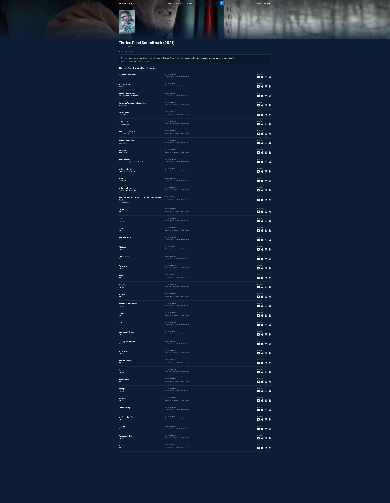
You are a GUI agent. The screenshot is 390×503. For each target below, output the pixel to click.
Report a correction (144, 61)
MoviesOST (126, 3)
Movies (259, 3)
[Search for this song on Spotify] (266, 77)
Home (121, 51)
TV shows (267, 3)
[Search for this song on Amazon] (269, 77)
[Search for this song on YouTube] (258, 77)
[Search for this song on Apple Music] (262, 77)
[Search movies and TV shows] (222, 3)
